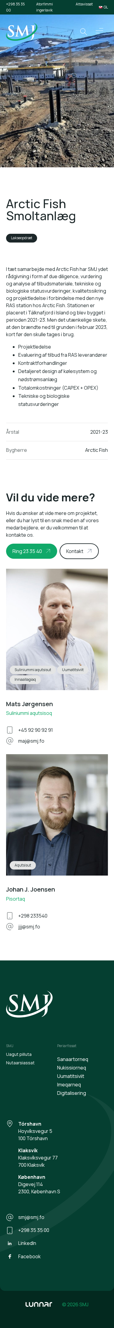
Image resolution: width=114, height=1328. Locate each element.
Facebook (29, 1256)
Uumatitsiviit (70, 1076)
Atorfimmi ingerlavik (44, 7)
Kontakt (74, 551)
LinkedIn (27, 1243)
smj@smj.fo (31, 1217)
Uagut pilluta (19, 1054)
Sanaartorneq (72, 1059)
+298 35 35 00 (15, 7)
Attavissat (84, 4)
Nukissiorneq (71, 1067)
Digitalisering (71, 1093)
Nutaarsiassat (20, 1063)
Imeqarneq (69, 1084)
